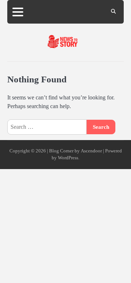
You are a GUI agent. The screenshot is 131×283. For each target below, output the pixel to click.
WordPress (68, 157)
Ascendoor (91, 150)
